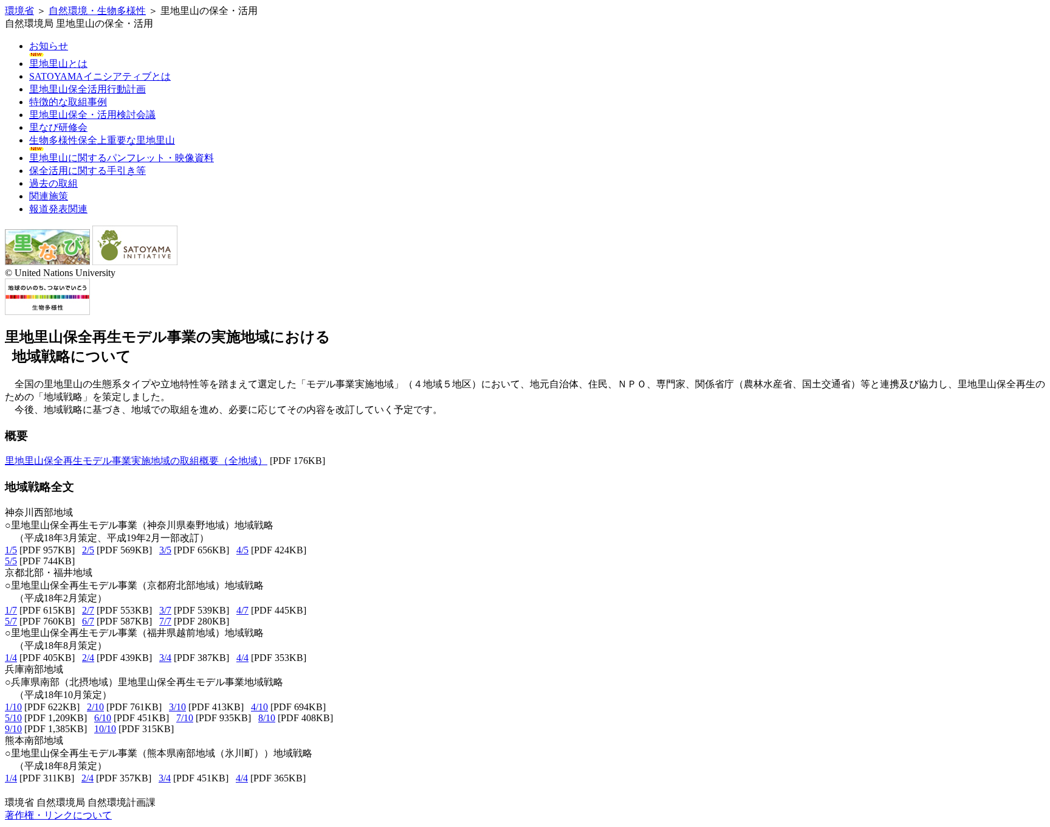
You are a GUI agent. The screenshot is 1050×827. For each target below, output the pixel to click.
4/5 (242, 550)
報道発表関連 (58, 209)
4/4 (242, 657)
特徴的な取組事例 (68, 102)
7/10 (184, 718)
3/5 (165, 550)
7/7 (165, 621)
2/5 (88, 550)
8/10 (266, 718)
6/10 (102, 718)
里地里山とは (58, 63)
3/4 (165, 657)
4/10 (259, 707)
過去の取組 (53, 183)
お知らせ (48, 46)
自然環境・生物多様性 (97, 10)
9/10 (13, 729)
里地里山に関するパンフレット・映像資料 (121, 158)
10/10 (105, 729)
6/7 (88, 621)
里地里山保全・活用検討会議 (92, 114)
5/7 (11, 621)
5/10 (13, 718)
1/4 (11, 657)
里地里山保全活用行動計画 (87, 89)
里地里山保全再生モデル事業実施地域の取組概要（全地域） (136, 460)
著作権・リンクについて (58, 815)
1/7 (11, 610)
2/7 (88, 610)
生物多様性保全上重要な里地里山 (102, 140)
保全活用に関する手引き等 (87, 170)
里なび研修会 (58, 127)
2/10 (95, 707)
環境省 (19, 10)
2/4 (88, 657)
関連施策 (48, 196)
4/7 (242, 610)
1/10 (13, 707)
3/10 (177, 707)
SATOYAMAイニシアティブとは (100, 76)
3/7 (165, 610)
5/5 (11, 561)
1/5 (11, 550)
